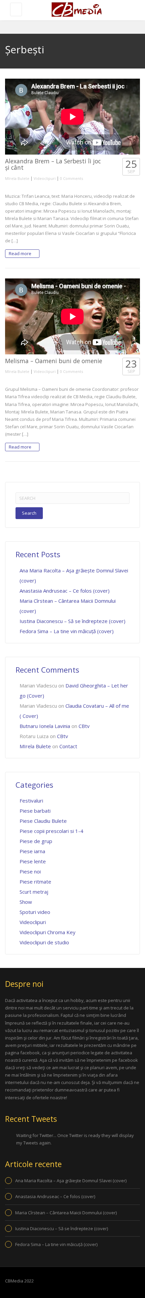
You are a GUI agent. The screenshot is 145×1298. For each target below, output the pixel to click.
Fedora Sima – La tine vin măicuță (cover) (67, 631)
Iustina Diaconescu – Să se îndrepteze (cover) (72, 621)
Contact (68, 746)
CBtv (84, 726)
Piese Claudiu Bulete (43, 820)
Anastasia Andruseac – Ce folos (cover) (65, 590)
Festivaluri (31, 800)
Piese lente (33, 861)
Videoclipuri (45, 178)
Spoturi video (35, 912)
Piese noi (30, 871)
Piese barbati (35, 810)
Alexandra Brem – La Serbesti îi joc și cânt (53, 164)
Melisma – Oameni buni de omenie (53, 361)
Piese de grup (36, 841)
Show (26, 901)
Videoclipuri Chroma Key (48, 932)
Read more (20, 253)
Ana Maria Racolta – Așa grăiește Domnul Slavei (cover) (70, 1181)
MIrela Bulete (17, 178)
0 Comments (71, 178)
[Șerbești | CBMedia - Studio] (75, 10)
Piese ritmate (35, 881)
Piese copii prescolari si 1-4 (51, 831)
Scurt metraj (34, 891)
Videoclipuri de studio (44, 942)
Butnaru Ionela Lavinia (45, 726)
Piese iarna (32, 851)
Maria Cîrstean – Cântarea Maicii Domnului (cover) (66, 1213)
